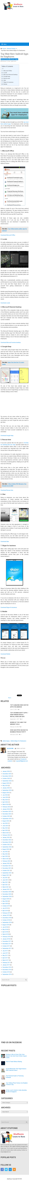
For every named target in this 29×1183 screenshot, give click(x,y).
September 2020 (7, 896)
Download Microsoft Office (8, 235)
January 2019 (6, 915)
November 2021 (6, 868)
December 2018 (6, 917)
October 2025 (6, 778)
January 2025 (6, 788)
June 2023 (5, 825)
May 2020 (5, 901)
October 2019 (6, 906)
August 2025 (5, 783)
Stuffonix (9, 1179)
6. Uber (4, 80)
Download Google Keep (7, 435)
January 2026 (6, 771)
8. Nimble (4, 84)
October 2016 (6, 972)
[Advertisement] (14, 26)
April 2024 (5, 802)
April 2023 (5, 830)
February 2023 (6, 835)
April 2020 (5, 903)
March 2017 (5, 960)
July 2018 (5, 927)
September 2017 (7, 948)
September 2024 (7, 790)
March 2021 (5, 887)
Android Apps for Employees (18, 741)
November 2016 (6, 969)
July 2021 (5, 877)
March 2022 (5, 858)
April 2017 (5, 958)
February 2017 (6, 962)
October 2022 (6, 844)
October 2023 (6, 816)
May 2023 (5, 828)
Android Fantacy (5, 59)
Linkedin (10, 761)
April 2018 (5, 932)
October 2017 (6, 946)
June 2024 (5, 797)
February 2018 (6, 936)
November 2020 (6, 894)
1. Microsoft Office (7, 70)
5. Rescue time (6, 78)
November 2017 (6, 943)
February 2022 (6, 861)
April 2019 (5, 910)
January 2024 (6, 809)
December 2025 (6, 773)
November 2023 (6, 814)
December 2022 (6, 840)
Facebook (23, 759)
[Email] (10, 1169)
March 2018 (5, 934)
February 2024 (6, 807)
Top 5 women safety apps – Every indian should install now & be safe (19, 714)
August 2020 (5, 899)
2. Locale (4, 72)
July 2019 (5, 908)
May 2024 (5, 799)
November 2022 (6, 842)
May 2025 (5, 785)
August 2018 (5, 925)
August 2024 (5, 792)
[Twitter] (6, 1169)
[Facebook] (2, 1169)
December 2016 (6, 967)
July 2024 (5, 795)
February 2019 (6, 913)
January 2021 (6, 889)
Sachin (14, 61)
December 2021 (6, 866)
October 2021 (6, 870)
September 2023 (7, 818)
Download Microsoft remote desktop (11, 342)
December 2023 (6, 811)
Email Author (21, 748)
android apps (6, 741)
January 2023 (6, 837)
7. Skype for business (7, 82)
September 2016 (7, 974)
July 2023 (5, 823)
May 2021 (5, 882)
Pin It (9, 698)
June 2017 (5, 953)
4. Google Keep (6, 76)
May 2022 (5, 854)
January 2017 (6, 965)
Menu (4, 44)
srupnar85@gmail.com (22, 761)
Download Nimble (5, 654)
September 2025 (7, 781)
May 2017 (5, 955)
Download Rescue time (7, 490)
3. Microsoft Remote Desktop (9, 74)
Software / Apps (14, 59)
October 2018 (6, 920)
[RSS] (14, 1169)
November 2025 (6, 776)
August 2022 (5, 849)
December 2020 (6, 891)
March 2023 (5, 832)
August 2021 (5, 875)
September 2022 (7, 847)
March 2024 (5, 804)
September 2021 (7, 873)
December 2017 (6, 941)
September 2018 (7, 922)
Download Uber (5, 541)
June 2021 (5, 880)
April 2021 (5, 884)
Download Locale (5, 303)
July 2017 (5, 950)
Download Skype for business (9, 607)
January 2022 (6, 863)
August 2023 (5, 821)
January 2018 (6, 939)
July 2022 (5, 851)
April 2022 (5, 856)
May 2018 (5, 929)
